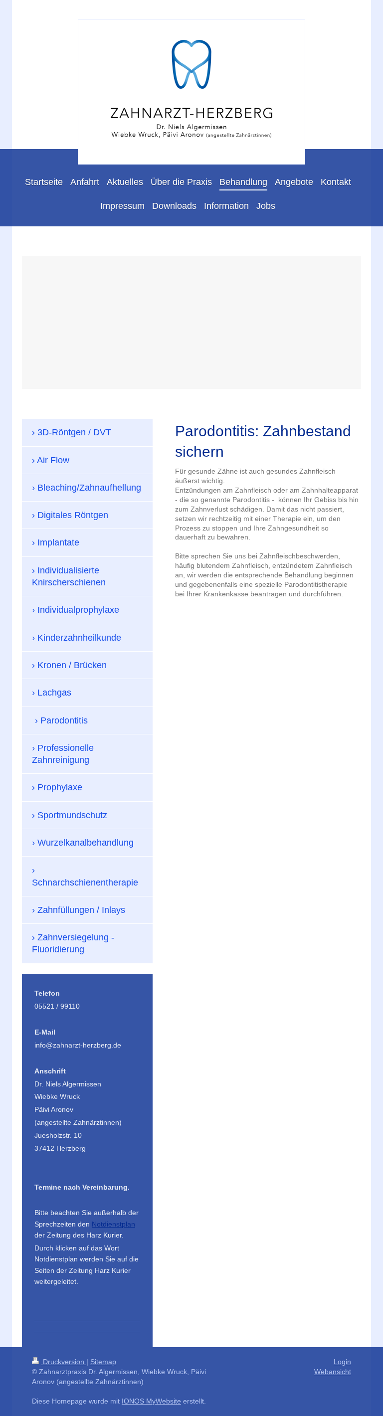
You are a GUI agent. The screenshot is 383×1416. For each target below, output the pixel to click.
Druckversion (63, 1362)
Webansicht (332, 1372)
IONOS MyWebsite (151, 1401)
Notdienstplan (113, 1224)
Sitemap (103, 1362)
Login (342, 1362)
